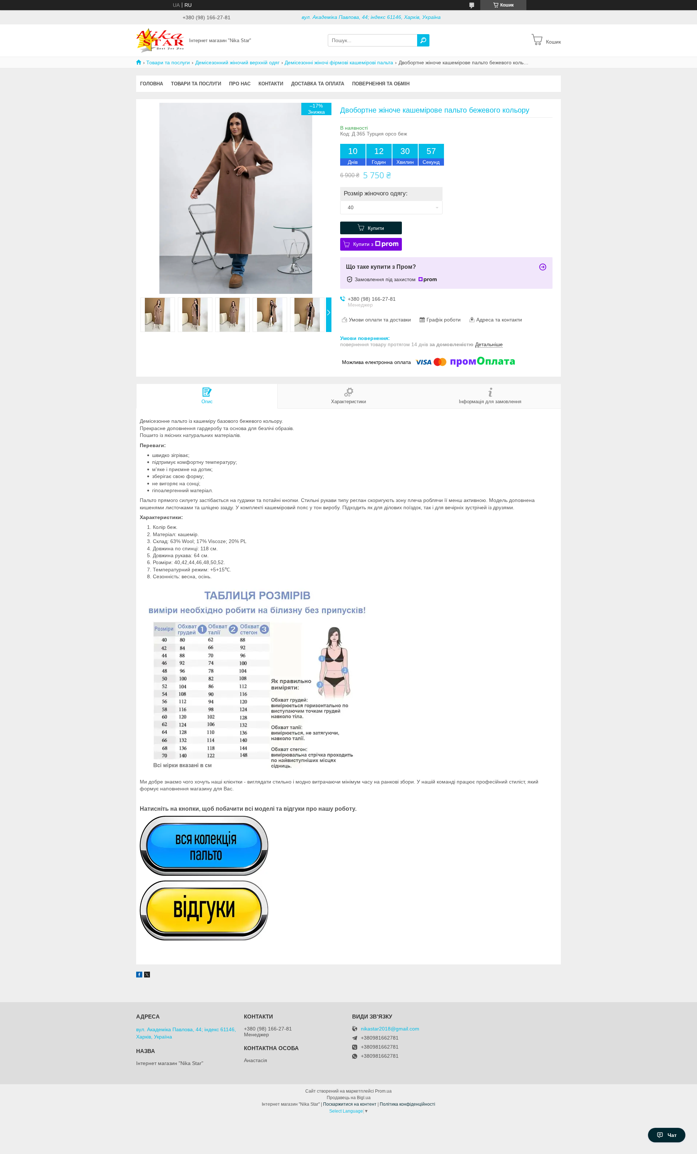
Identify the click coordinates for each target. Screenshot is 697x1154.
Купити (376, 228)
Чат (672, 1135)
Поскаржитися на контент (349, 1104)
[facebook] (139, 976)
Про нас (239, 83)
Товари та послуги (168, 62)
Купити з (363, 244)
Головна (151, 83)
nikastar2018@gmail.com (390, 1029)
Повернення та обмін (380, 83)
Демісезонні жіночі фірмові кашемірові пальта (339, 62)
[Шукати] (423, 40)
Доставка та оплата (317, 83)
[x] (147, 976)
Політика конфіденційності (407, 1104)
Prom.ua (383, 1091)
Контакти (270, 83)
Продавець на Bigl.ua (349, 1097)
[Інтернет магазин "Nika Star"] (160, 40)
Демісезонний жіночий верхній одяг (237, 62)
